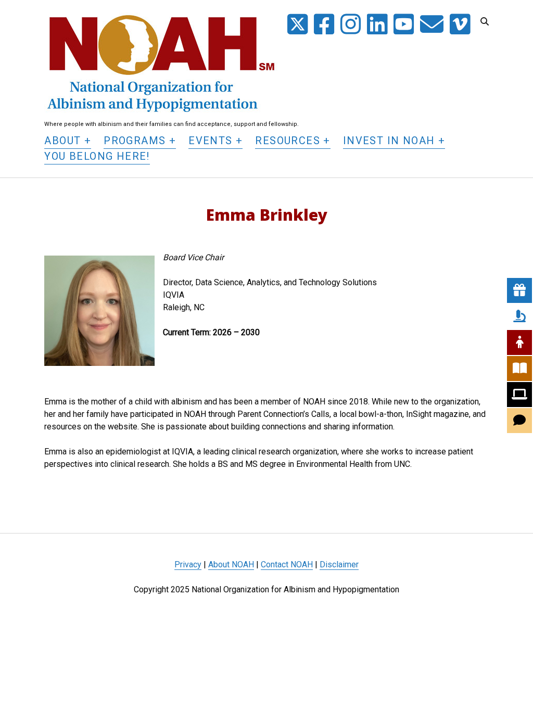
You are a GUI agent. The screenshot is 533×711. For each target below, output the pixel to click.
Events (210, 140)
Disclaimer (339, 564)
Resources (287, 140)
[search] (484, 21)
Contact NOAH (287, 564)
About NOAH (231, 564)
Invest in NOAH (389, 140)
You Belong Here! (96, 156)
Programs (135, 140)
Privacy (187, 564)
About (62, 140)
